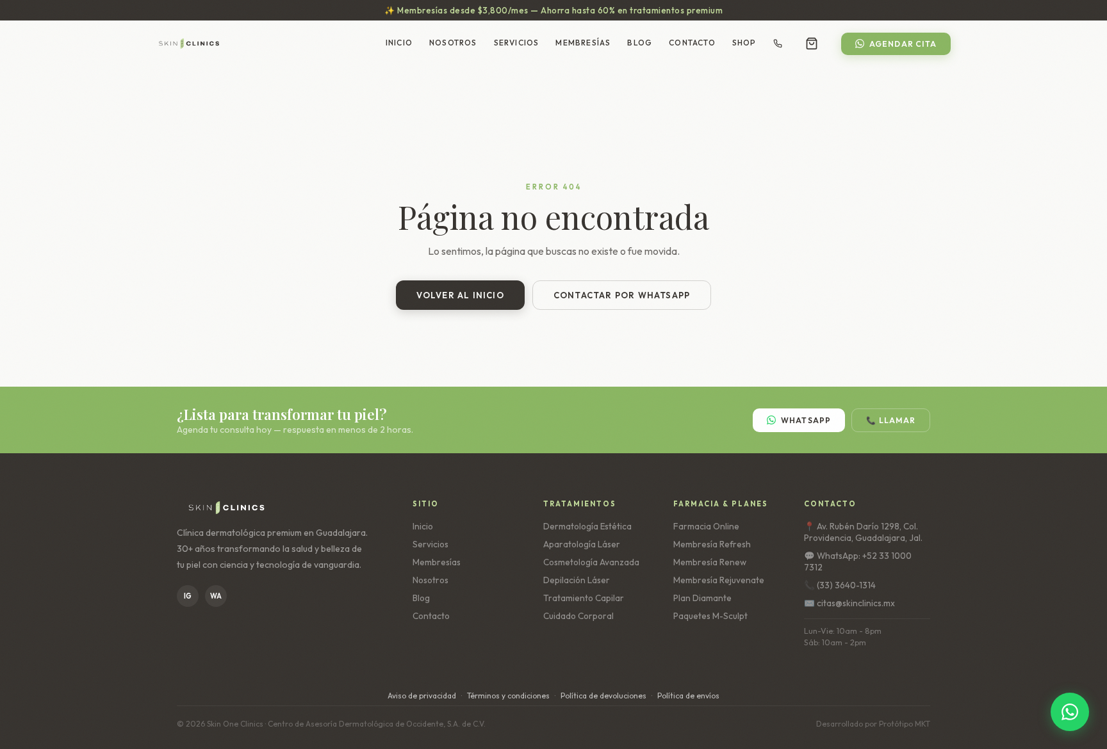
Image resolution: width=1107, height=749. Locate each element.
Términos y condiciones (508, 695)
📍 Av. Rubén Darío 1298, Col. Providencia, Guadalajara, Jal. (863, 532)
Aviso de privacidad (422, 695)
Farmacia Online (706, 526)
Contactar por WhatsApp (622, 295)
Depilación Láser (576, 580)
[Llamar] (777, 43)
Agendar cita (903, 44)
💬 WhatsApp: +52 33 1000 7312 (858, 561)
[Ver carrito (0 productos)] (811, 43)
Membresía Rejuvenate (718, 580)
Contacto (692, 42)
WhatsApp (806, 420)
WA (216, 596)
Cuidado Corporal (578, 616)
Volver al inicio (460, 295)
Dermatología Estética (587, 526)
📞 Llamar (890, 420)
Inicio (399, 42)
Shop (744, 42)
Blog (639, 42)
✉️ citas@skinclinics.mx (849, 603)
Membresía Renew (709, 562)
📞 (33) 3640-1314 (840, 585)
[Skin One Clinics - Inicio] (189, 43)
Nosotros (453, 42)
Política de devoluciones (603, 695)
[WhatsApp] (1070, 712)
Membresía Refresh (712, 544)
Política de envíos (688, 695)
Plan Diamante (702, 598)
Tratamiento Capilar (583, 598)
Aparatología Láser (581, 544)
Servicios (516, 42)
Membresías (583, 42)
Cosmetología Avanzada (591, 562)
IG (188, 596)
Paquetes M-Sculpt (710, 616)
